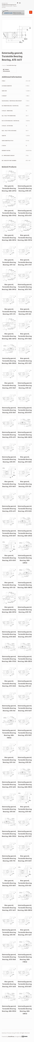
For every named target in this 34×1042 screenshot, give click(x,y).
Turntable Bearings (11, 65)
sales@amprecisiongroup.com (9, 4)
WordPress (11, 1036)
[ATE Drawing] (17, 48)
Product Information (6, 70)
